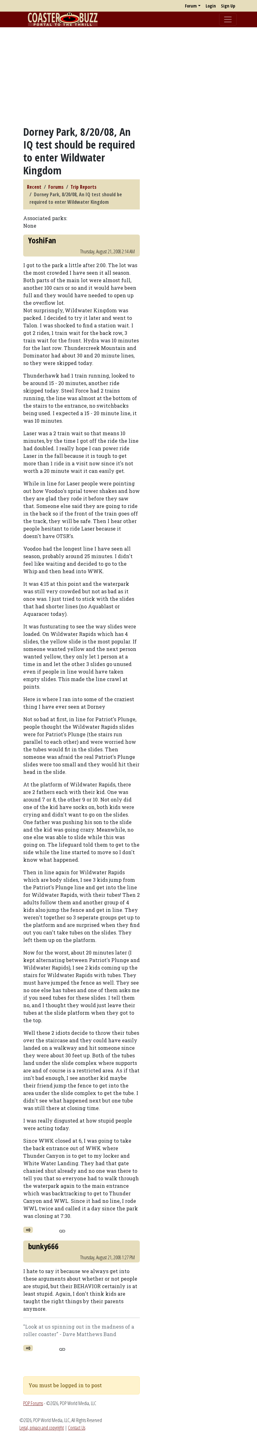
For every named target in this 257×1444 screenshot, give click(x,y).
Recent (34, 186)
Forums (56, 186)
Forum (191, 6)
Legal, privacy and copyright (41, 1427)
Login (211, 6)
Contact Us (76, 1427)
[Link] (62, 1230)
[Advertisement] (128, 76)
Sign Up (228, 6)
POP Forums (33, 1403)
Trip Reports (84, 186)
